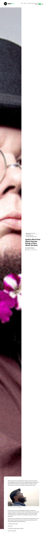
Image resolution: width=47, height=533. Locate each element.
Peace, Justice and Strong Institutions (30, 233)
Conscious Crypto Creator (31, 3)
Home (22, 3)
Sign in (36, 4)
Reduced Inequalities (29, 235)
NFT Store (39, 3)
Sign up (40, 4)
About (25, 3)
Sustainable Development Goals (31, 236)
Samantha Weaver (30, 248)
